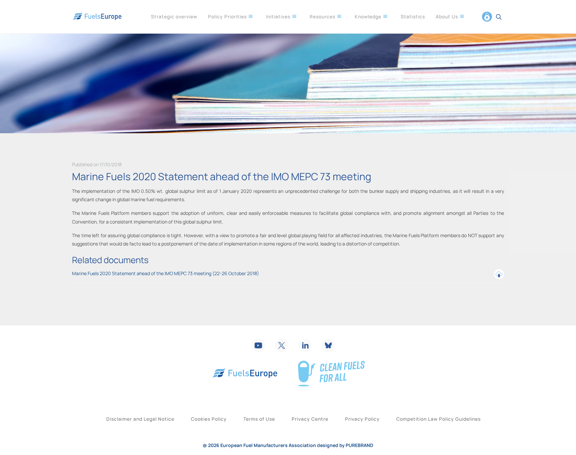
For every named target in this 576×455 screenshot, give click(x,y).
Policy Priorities (228, 16)
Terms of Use (259, 419)
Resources (323, 16)
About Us (447, 16)
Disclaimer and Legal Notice (140, 419)
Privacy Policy (362, 419)
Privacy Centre (310, 419)
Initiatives (279, 16)
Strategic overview (174, 16)
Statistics (413, 16)
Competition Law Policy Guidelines (438, 419)
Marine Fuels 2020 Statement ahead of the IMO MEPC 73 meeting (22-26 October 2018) (165, 273)
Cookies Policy (209, 419)
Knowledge (369, 16)
